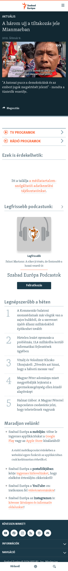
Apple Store (34, 441)
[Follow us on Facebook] (14, 533)
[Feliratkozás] (47, 533)
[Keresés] (54, 566)
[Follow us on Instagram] (22, 533)
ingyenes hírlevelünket (32, 473)
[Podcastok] (35, 566)
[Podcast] (39, 533)
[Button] (10, 109)
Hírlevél (15, 566)
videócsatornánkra (41, 490)
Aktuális (8, 16)
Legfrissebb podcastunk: (28, 206)
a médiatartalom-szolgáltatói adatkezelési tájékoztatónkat (36, 186)
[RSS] (30, 533)
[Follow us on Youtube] (5, 533)
